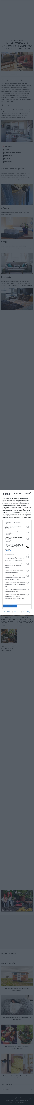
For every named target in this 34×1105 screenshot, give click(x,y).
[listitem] (17, 523)
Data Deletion (7, 611)
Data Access (17, 611)
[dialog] (17, 552)
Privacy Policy (26, 611)
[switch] (27, 527)
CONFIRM (10, 606)
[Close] (30, 493)
